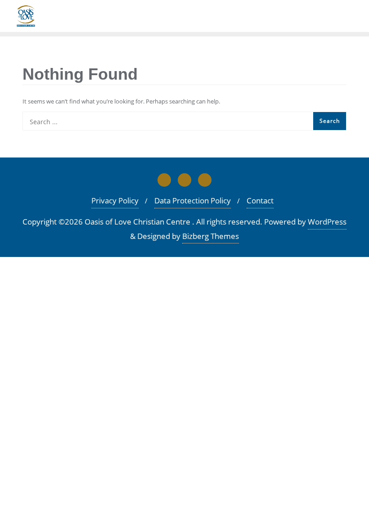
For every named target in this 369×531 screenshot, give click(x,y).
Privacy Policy (115, 200)
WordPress (327, 221)
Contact (260, 200)
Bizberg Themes (210, 236)
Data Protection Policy (192, 200)
